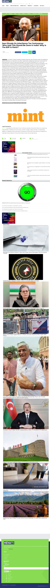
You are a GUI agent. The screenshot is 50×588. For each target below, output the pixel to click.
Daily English (6, 564)
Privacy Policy (6, 555)
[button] (29, 3)
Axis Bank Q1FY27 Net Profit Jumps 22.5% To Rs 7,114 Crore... (37, 154)
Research (30, 5)
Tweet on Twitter (24, 52)
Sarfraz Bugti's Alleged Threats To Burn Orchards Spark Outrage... (21, 280)
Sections (42, 5)
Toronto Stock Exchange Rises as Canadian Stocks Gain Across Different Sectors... (15, 210)
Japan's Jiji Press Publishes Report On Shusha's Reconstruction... (21, 462)
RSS (9, 581)
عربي (27, 3)
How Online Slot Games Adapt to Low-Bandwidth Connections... (12, 205)
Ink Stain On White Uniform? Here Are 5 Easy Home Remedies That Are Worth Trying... (25, 253)
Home (3, 5)
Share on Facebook (18, 52)
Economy (34, 13)
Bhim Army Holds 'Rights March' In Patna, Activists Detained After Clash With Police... (24, 335)
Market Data (23, 5)
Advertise (5, 558)
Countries (36, 5)
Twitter (9, 575)
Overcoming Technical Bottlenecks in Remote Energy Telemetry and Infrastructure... (15, 207)
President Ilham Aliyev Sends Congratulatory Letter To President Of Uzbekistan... (25, 430)
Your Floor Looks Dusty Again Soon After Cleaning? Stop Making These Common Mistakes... (25, 490)
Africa (23, 13)
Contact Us (6, 557)
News (7, 5)
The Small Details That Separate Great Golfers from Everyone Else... (12, 209)
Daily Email (10, 578)
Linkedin (9, 579)
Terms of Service (6, 554)
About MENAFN (6, 560)
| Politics (28, 13)
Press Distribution (14, 5)
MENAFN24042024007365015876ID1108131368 (14, 102)
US (5, 13)
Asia (19, 13)
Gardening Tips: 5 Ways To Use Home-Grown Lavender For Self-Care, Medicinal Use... (25, 518)
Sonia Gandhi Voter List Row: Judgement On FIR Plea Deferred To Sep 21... (23, 308)
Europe (10, 13)
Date (4, 51)
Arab (15, 13)
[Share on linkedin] (34, 52)
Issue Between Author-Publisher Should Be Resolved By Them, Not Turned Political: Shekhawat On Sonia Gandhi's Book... (24, 397)
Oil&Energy (41, 13)
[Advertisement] (20, 9)
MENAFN (4, 59)
